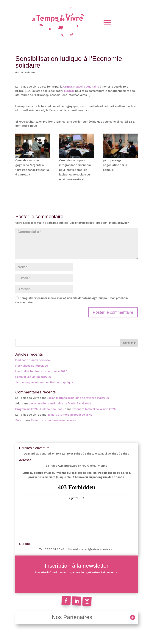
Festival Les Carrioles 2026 (33, 376)
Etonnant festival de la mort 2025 (94, 409)
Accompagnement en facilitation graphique (44, 382)
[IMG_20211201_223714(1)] (120, 146)
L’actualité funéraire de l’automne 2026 (41, 371)
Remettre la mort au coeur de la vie (69, 414)
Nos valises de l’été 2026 (31, 365)
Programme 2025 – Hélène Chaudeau (39, 409)
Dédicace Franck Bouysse (32, 360)
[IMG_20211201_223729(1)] (32, 146)
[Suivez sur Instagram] (87, 601)
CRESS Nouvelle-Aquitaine (81, 86)
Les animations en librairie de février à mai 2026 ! (78, 397)
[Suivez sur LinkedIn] (76, 601)
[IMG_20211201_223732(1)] (76, 146)
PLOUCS (68, 90)
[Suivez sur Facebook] (66, 600)
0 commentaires (25, 72)
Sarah (19, 420)
